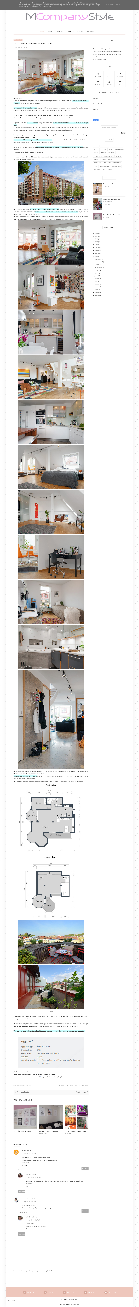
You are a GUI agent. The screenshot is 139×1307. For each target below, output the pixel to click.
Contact (60, 31)
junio (96, 276)
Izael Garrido (28, 1199)
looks (96, 146)
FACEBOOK (120, 76)
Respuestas (23, 1170)
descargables (116, 166)
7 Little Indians (107, 169)
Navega (81, 31)
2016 (96, 250)
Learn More (109, 5)
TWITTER (120, 84)
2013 (96, 292)
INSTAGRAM (98, 76)
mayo (96, 278)
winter (96, 149)
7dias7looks (98, 156)
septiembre (98, 267)
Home (42, 31)
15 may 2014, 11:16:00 (29, 1154)
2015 (96, 253)
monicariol (19, 47)
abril (96, 281)
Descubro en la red (100, 162)
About (50, 31)
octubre (97, 265)
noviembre (98, 262)
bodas (104, 159)
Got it (118, 5)
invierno (103, 152)
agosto (97, 270)
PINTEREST (109, 76)
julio (96, 273)
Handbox (118, 156)
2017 (96, 248)
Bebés (110, 159)
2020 (96, 239)
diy (121, 146)
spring (111, 149)
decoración (18, 40)
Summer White (108, 184)
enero (96, 290)
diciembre (98, 259)
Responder (85, 1168)
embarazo (97, 169)
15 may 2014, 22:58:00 (33, 1220)
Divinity (51, 142)
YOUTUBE (109, 84)
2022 (96, 233)
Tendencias (114, 146)
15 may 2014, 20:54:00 (29, 1202)
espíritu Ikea (40, 774)
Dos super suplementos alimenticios (111, 200)
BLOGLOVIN (98, 84)
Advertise (91, 31)
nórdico (30, 1085)
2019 (96, 242)
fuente (51, 1011)
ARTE (95, 166)
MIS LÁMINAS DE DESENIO (24, 1131)
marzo (97, 284)
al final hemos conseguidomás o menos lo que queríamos (62, 108)
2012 (96, 295)
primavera (111, 152)
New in (71, 31)
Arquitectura (108, 156)
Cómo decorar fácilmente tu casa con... (75, 1132)
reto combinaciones (114, 162)
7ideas (96, 152)
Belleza (103, 149)
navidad (96, 159)
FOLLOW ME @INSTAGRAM (69, 1300)
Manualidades (119, 149)
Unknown (26, 1151)
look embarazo (104, 166)
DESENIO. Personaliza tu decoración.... (48, 1132)
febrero (97, 287)
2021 (96, 236)
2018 (96, 245)
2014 (96, 256)
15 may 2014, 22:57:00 (33, 1177)
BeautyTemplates (74, 1304)
